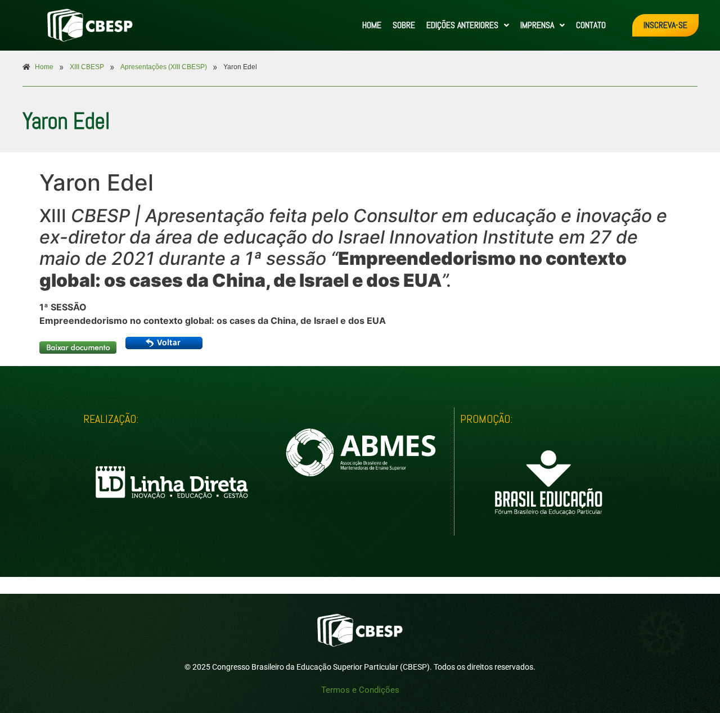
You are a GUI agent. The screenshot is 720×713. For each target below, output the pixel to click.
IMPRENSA (537, 25)
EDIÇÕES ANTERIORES (462, 25)
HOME (371, 25)
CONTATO (591, 25)
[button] (468, 25)
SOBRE (404, 25)
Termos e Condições (360, 690)
